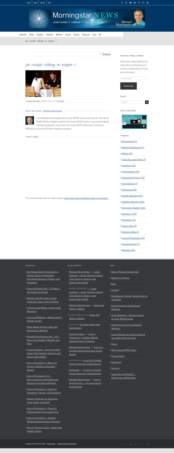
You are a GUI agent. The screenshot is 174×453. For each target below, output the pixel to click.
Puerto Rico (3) (129, 226)
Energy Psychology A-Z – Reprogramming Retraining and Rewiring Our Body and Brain (42, 379)
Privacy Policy (118, 356)
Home (114, 344)
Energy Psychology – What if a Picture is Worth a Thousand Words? (42, 366)
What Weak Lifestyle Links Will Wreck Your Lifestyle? (42, 328)
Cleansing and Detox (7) (134, 159)
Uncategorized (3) (131, 244)
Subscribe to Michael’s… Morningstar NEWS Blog (123, 376)
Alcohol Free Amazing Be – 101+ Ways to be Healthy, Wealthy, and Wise (43, 340)
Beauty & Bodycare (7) (133, 147)
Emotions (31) (129, 165)
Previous (106, 53)
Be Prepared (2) (129, 141)
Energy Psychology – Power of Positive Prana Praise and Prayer (43, 410)
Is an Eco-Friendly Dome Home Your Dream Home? (86, 351)
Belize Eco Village (120, 277)
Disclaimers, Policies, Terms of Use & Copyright (129, 297)
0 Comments (60, 101)
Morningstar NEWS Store (123, 350)
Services (115, 368)
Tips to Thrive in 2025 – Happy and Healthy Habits (44, 429)
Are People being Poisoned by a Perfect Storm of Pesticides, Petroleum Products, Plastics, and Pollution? (43, 277)
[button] (100, 34)
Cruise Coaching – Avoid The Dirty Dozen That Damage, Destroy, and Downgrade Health (43, 353)
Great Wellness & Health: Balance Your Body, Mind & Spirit (128, 336)
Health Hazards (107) (132, 195)
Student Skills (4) (130, 232)
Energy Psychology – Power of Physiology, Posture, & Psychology (44, 391)
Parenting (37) (129, 219)
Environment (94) (130, 171)
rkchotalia (74, 369)
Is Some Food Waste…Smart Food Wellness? (44, 309)
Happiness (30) (129, 189)
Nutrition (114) (129, 213)
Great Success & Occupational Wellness (126, 326)
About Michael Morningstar (125, 271)
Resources (116, 362)
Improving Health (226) (133, 207)
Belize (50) (127, 153)
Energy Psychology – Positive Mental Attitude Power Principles (43, 419)
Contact (115, 289)
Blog (113, 283)
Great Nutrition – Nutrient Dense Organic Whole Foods (127, 317)
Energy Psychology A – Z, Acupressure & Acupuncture (85, 383)
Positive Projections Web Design (66, 444)
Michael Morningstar (33, 101)
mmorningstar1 (77, 334)
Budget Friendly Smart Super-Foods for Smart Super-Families (43, 300)
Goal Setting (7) (130, 183)
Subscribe (128, 85)
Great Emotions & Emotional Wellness (125, 307)
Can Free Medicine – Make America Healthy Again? (44, 319)
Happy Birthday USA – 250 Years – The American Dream (44, 290)
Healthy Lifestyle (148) (133, 201)
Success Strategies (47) (133, 238)
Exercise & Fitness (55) (133, 177)
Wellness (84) (128, 250)
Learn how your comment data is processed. (86, 198)
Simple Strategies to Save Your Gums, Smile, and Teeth (42, 400)
